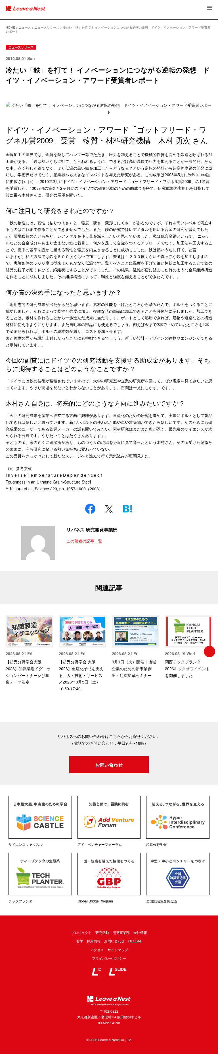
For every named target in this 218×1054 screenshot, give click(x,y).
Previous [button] (8, 651)
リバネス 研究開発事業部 (92, 529)
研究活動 (102, 932)
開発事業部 (121, 932)
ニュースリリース (21, 47)
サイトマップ (118, 949)
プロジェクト (81, 932)
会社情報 (140, 932)
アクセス (97, 949)
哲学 (79, 940)
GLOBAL (135, 940)
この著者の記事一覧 (84, 541)
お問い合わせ (109, 764)
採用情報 (93, 940)
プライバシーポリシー (109, 958)
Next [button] (209, 651)
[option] (29, 650)
